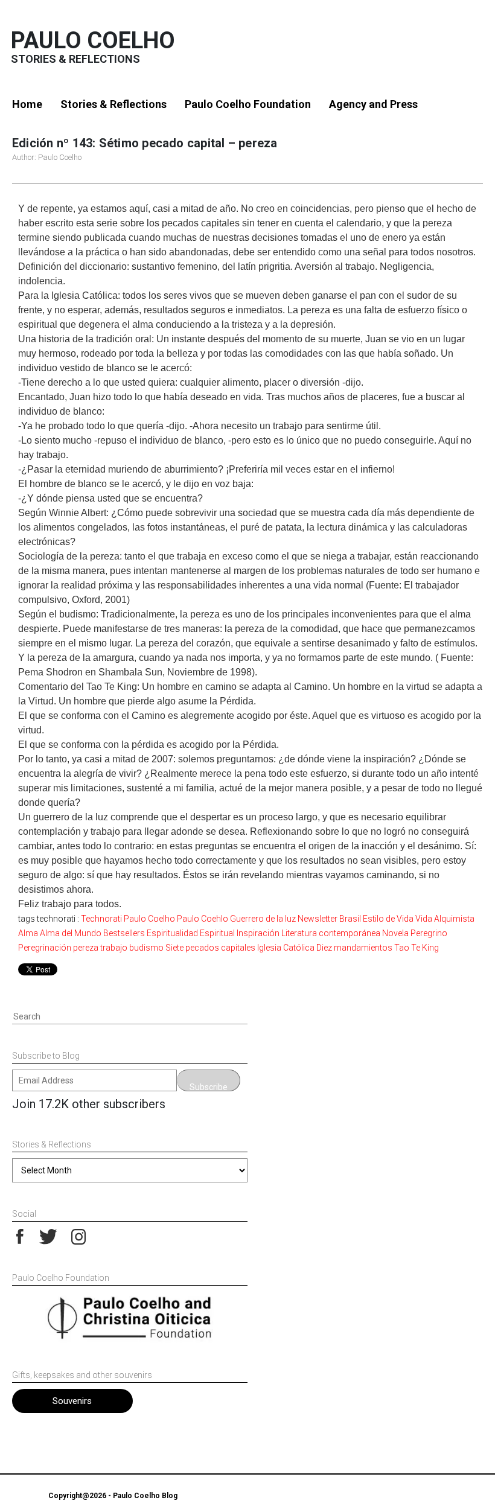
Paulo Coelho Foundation (248, 104)
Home (27, 104)
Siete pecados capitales (210, 947)
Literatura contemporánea (330, 933)
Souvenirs (72, 1401)
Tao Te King (416, 947)
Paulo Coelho (93, 40)
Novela (395, 933)
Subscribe (209, 1086)
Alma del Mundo (70, 933)
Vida (423, 918)
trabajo (113, 947)
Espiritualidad (172, 933)
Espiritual (217, 933)
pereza (85, 947)
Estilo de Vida (388, 918)
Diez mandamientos (354, 947)
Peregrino (428, 933)
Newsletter (317, 918)
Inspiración (258, 933)
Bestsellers (124, 933)
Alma (28, 933)
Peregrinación (44, 947)
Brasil (350, 918)
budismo (146, 947)
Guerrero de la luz (263, 918)
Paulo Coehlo (202, 918)
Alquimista (454, 918)
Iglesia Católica (286, 947)
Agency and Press (373, 104)
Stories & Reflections (113, 104)
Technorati (101, 918)
